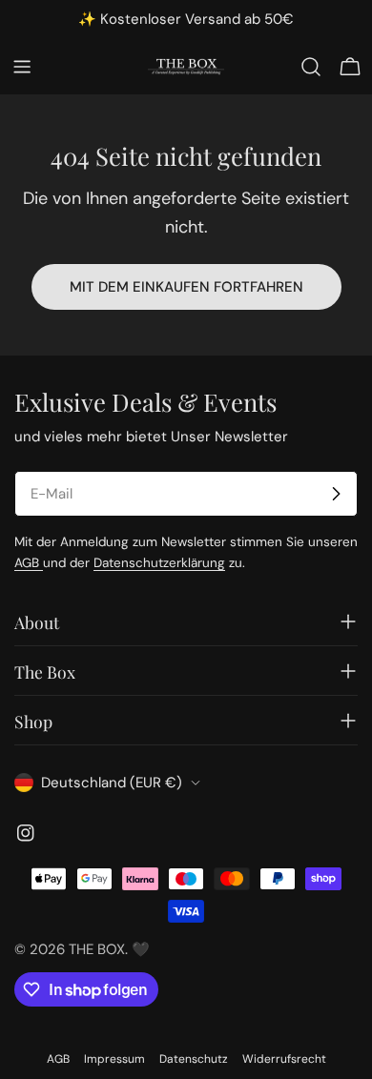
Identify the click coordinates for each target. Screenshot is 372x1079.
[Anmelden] (336, 494)
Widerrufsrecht (284, 1059)
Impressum (114, 1059)
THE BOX (97, 949)
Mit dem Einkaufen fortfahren (186, 286)
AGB (28, 563)
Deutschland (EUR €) (111, 782)
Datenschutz (193, 1059)
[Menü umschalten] (22, 67)
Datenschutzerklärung (159, 563)
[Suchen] (311, 67)
